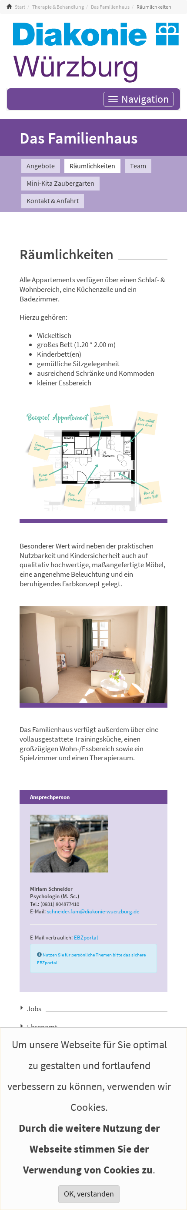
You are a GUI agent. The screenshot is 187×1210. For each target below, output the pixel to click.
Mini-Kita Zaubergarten (60, 183)
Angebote (41, 165)
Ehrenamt (42, 1026)
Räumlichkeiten (92, 165)
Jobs (34, 1008)
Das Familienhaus (110, 6)
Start (20, 6)
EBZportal (86, 937)
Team (138, 165)
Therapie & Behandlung (58, 6)
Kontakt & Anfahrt (53, 200)
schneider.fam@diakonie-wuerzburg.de (93, 911)
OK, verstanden (89, 1194)
